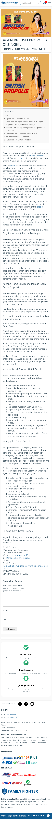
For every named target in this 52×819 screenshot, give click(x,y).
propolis (41, 207)
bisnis (12, 165)
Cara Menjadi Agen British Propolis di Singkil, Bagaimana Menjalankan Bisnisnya (24, 123)
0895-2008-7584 (13, 717)
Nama (6, 610)
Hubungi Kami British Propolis (18, 140)
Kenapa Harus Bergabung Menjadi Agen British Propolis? (25, 129)
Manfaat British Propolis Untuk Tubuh (21, 134)
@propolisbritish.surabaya (18, 558)
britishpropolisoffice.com (23, 555)
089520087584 (37, 155)
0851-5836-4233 (12, 714)
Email (5, 619)
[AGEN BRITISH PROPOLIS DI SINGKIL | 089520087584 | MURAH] (25, 35)
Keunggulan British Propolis (17, 137)
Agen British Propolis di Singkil (18, 119)
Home (22, 158)
